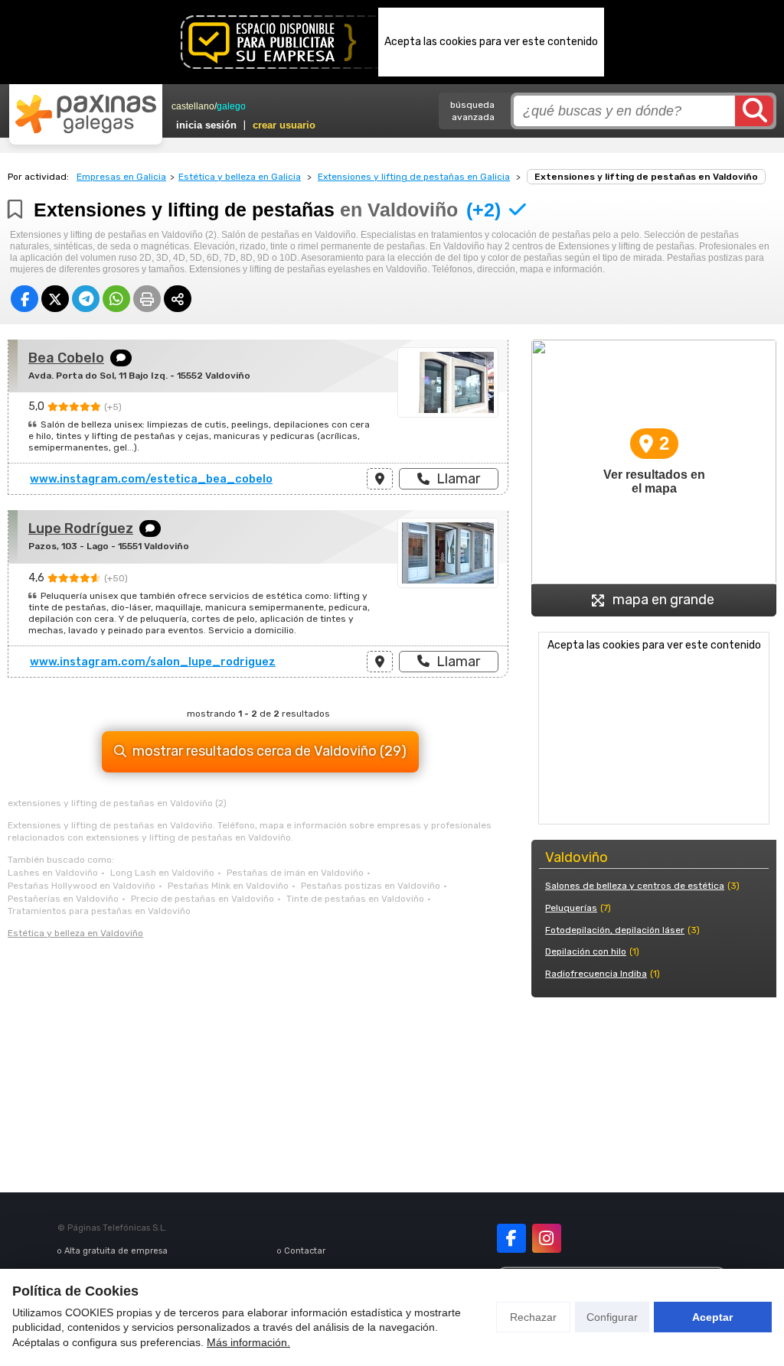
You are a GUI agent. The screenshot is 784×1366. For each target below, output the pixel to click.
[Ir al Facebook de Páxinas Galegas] (511, 1238)
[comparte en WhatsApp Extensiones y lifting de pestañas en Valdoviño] (116, 298)
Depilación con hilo (585, 951)
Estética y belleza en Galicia (239, 176)
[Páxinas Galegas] (85, 114)
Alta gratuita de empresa (116, 1251)
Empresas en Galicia (121, 176)
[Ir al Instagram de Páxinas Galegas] (546, 1238)
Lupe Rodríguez (80, 528)
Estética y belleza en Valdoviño (75, 933)
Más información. (248, 1342)
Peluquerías (571, 908)
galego (231, 106)
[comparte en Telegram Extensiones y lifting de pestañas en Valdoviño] (86, 298)
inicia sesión (206, 125)
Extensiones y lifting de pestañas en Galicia (414, 176)
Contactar (304, 1251)
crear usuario (284, 125)
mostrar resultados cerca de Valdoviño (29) (269, 751)
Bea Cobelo (66, 358)
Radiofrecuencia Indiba (596, 973)
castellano (193, 106)
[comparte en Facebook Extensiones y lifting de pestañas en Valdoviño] (24, 298)
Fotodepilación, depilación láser (614, 930)
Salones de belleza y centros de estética (634, 885)
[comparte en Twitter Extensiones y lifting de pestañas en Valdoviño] (55, 298)
